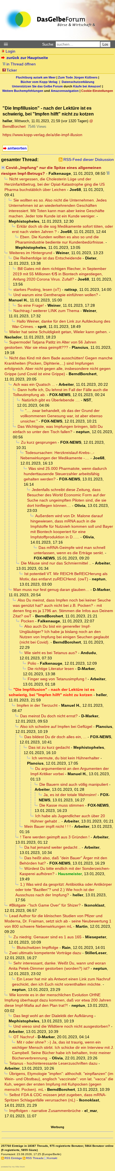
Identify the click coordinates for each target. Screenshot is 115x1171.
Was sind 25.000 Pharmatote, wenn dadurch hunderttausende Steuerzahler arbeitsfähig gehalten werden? (65, 473)
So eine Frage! (31, 305)
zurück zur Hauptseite (27, 57)
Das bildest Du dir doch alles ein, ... (55, 737)
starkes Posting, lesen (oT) (37, 289)
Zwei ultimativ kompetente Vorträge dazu (45, 953)
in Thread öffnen (21, 64)
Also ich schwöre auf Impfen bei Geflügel (56, 726)
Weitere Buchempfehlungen (22, 90)
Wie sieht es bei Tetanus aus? (50, 652)
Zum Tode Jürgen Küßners (77, 77)
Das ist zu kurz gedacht (49, 747)
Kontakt (52, 1158)
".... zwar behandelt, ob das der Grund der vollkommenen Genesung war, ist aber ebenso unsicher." (61, 415)
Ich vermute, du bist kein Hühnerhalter (65, 758)
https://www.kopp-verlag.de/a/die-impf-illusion (42, 134)
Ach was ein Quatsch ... (34, 384)
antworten (17, 148)
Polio (32, 663)
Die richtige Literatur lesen (51, 668)
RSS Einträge (13, 1158)
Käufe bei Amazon (86, 86)
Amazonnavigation (65, 90)
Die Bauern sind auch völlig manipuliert (73, 784)
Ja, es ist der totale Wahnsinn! (70, 794)
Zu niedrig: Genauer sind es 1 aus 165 (47, 937)
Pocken (27, 621)
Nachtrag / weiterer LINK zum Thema (46, 310)
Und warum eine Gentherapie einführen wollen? (55, 295)
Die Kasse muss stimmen (61, 805)
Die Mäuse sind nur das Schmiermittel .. (56, 563)
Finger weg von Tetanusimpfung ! (57, 679)
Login (10, 51)
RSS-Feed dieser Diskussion (88, 159)
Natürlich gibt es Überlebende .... (51, 400)
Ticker (11, 70)
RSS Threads (34, 1158)
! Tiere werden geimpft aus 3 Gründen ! (55, 837)
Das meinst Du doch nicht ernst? (49, 716)
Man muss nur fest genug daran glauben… (51, 589)
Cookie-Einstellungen (97, 90)
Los (105, 44)
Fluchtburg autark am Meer (36, 77)
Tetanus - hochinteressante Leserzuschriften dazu (53, 1063)
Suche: (48, 44)
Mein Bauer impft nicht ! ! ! (47, 826)
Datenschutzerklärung (78, 82)
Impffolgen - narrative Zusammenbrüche (45, 1110)
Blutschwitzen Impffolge (37, 947)
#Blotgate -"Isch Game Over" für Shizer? (45, 905)
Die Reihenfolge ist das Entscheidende (47, 258)
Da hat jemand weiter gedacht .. (52, 847)
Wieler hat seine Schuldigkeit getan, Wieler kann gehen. (58, 332)
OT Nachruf (23, 1037)
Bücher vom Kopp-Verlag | (41, 82)
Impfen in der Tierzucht (37, 705)
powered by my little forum (13, 1167)
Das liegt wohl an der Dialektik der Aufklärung (53, 1015)
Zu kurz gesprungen (39, 442)
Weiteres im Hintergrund (30, 253)
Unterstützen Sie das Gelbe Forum (37, 86)
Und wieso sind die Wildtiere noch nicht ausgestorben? (61, 1026)
